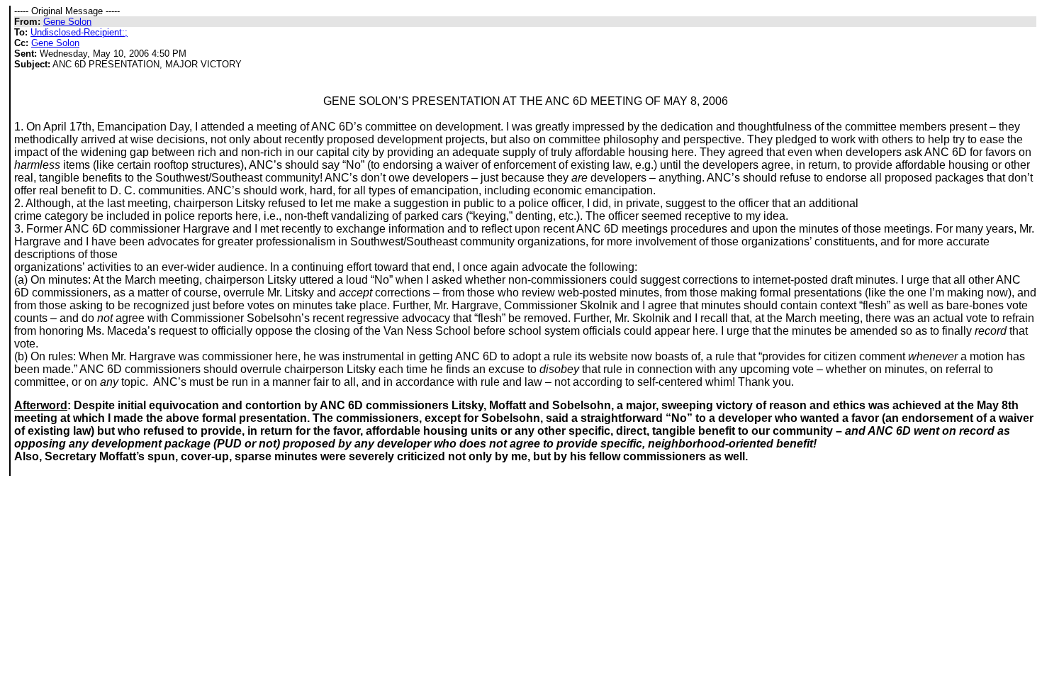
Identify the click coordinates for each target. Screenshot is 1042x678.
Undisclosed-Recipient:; (79, 32)
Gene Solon (67, 21)
